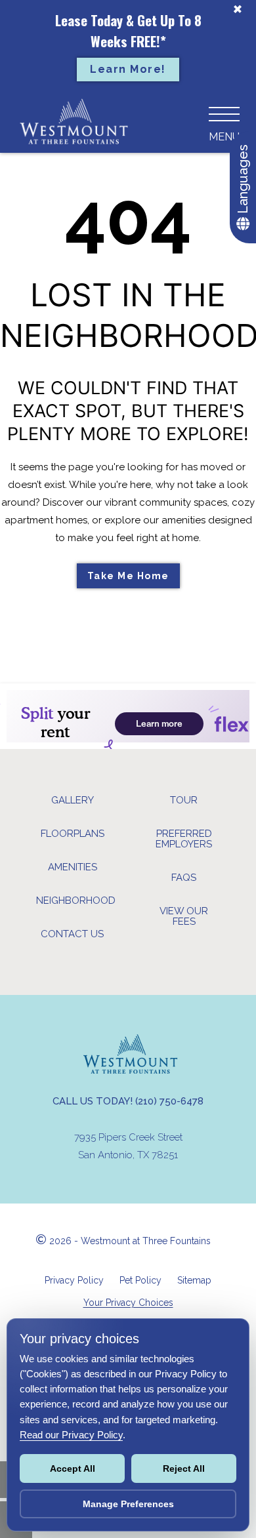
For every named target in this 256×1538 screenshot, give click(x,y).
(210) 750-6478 (169, 1101)
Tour (184, 800)
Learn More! (128, 69)
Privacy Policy (74, 1280)
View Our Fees (184, 916)
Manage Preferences (128, 1504)
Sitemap (194, 1280)
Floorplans (72, 834)
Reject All (184, 1468)
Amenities (72, 867)
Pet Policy (140, 1280)
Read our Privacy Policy (71, 1434)
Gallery (72, 800)
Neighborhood (76, 900)
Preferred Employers (184, 839)
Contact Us (72, 934)
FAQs (183, 877)
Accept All (72, 1468)
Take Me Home (128, 576)
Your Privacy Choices (128, 1302)
